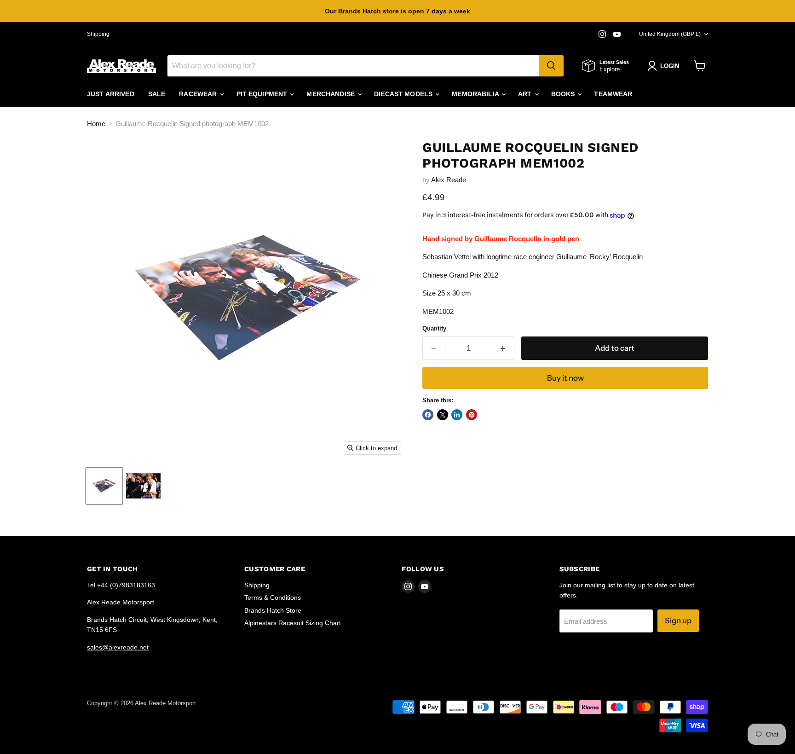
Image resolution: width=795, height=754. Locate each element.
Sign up (678, 620)
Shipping (98, 34)
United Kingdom (670, 34)
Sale (157, 94)
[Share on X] (442, 414)
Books (564, 94)
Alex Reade (448, 180)
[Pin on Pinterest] (471, 414)
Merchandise (331, 94)
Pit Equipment (262, 94)
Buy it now (565, 378)
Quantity (434, 328)
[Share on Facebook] (427, 414)
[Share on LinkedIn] (456, 414)
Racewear (199, 94)
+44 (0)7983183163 (126, 585)
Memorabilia (476, 94)
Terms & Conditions (272, 597)
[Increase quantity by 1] (503, 348)
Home (96, 124)
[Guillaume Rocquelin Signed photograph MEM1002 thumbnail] (104, 486)
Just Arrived (110, 94)
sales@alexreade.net (118, 647)
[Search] (551, 65)
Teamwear (613, 94)
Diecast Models (404, 94)
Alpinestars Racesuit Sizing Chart (292, 622)
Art (526, 94)
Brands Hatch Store (272, 610)
